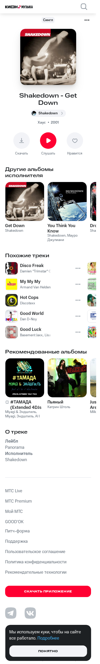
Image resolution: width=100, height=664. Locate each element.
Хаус (42, 122)
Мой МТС (14, 511)
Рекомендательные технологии (35, 572)
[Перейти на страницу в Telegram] (10, 613)
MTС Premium (18, 501)
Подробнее (48, 638)
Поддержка (16, 541)
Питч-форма (17, 531)
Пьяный (55, 402)
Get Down (15, 225)
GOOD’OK (14, 522)
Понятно (48, 651)
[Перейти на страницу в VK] (30, 613)
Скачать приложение (48, 591)
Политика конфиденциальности (35, 562)
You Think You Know (61, 228)
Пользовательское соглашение (35, 552)
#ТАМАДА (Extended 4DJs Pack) (26, 405)
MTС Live (13, 491)
